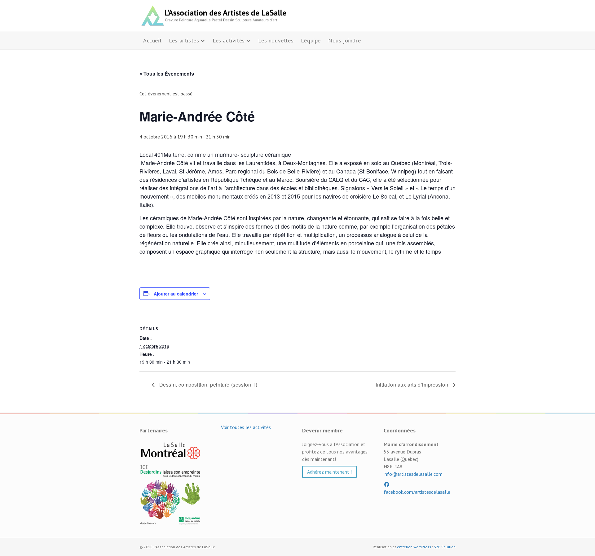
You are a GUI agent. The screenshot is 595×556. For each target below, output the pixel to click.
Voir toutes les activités (246, 427)
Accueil (152, 40)
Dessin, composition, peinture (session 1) (207, 384)
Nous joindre (344, 40)
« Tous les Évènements (166, 73)
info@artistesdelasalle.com (413, 474)
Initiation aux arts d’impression (413, 384)
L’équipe (311, 40)
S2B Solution (445, 547)
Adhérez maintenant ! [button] (329, 472)
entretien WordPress (414, 547)
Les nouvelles (275, 40)
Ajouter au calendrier (176, 294)
